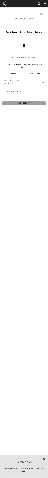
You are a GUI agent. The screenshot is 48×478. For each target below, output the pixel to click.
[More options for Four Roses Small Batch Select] (41, 13)
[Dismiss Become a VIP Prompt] (44, 459)
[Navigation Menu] (44, 4)
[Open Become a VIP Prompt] (24, 475)
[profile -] (39, 3)
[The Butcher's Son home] (12, 3)
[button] (3, 11)
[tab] (13, 73)
